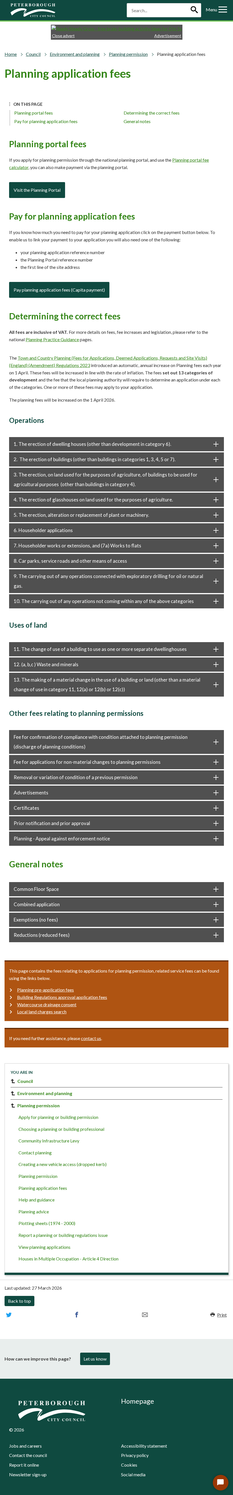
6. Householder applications (43, 530)
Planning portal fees (33, 112)
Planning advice (33, 1211)
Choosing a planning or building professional (61, 1129)
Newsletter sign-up (28, 1474)
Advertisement (167, 35)
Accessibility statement (144, 1445)
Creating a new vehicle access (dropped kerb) (62, 1164)
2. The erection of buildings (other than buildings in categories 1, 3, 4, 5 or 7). (95, 459)
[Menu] (222, 10)
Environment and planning (75, 54)
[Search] (194, 10)
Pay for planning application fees (46, 121)
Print (222, 1314)
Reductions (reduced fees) (42, 935)
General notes (137, 121)
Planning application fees (42, 1188)
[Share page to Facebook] (76, 1315)
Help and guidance (36, 1199)
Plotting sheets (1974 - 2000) (46, 1223)
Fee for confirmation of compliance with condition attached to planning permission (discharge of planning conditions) (101, 742)
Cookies (129, 1464)
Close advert (63, 35)
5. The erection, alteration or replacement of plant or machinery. (81, 515)
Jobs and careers (25, 1445)
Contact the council (28, 1455)
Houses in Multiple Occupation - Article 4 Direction (68, 1258)
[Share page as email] (145, 1315)
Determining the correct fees (152, 112)
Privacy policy (135, 1455)
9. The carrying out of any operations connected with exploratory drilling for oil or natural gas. (108, 581)
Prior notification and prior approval (52, 823)
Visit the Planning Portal (37, 190)
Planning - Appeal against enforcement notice (62, 839)
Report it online (24, 1464)
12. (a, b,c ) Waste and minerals (46, 664)
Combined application (37, 904)
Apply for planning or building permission (58, 1117)
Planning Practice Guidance (52, 339)
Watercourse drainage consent (46, 1004)
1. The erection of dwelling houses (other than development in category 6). (92, 444)
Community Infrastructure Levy (48, 1140)
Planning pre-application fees (45, 989)
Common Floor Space (36, 889)
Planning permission (128, 54)
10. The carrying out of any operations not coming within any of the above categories (104, 601)
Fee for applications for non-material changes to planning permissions (87, 762)
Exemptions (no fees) (36, 920)
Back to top (19, 1301)
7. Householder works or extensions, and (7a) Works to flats (77, 546)
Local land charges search (41, 1011)
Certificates (26, 808)
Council (33, 54)
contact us (91, 1038)
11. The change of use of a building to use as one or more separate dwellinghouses (100, 649)
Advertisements (31, 793)
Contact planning (35, 1152)
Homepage (137, 1401)
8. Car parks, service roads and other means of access (70, 561)
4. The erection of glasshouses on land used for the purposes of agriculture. (93, 500)
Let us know (95, 1358)
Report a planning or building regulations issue (63, 1235)
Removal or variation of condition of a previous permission (76, 777)
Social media (133, 1474)
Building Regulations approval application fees (62, 997)
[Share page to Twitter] (9, 1315)
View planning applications (44, 1247)
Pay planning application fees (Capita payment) (59, 289)
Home (11, 54)
